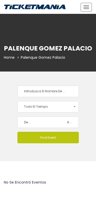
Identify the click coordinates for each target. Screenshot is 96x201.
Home (9, 57)
